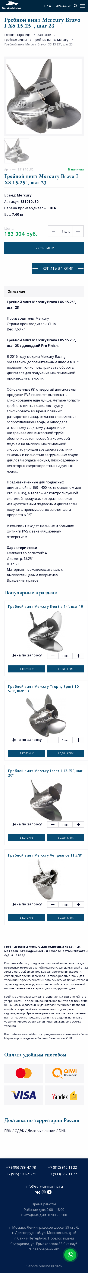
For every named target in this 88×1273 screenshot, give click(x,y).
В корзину (44, 248)
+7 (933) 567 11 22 (62, 1174)
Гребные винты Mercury (51, 40)
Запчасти (44, 35)
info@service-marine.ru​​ (44, 1186)
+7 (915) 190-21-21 (21, 1174)
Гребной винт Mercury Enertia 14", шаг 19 (45, 606)
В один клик (65, 669)
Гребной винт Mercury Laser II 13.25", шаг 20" (45, 773)
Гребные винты (15, 40)
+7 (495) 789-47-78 (21, 1167)
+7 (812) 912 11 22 (62, 1167)
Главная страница (17, 35)
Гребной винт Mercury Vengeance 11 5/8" (45, 855)
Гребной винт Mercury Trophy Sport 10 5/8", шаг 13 (43, 688)
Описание (16, 291)
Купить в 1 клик (58, 268)
